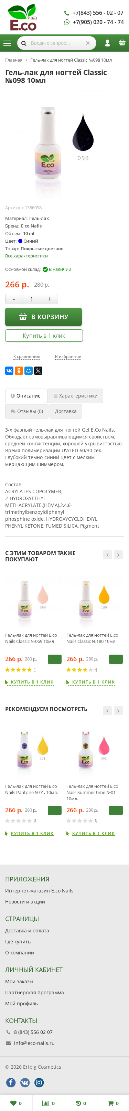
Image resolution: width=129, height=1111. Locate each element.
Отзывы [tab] (30, 411)
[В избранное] (59, 669)
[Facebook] (10, 1082)
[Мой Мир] (28, 371)
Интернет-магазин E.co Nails (39, 890)
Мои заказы (19, 981)
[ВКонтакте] (9, 371)
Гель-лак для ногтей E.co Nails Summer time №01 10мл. (92, 792)
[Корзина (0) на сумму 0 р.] (122, 45)
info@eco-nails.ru (34, 1043)
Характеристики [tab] (78, 395)
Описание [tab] (29, 395)
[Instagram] (38, 1082)
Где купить (18, 941)
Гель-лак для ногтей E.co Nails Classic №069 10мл (31, 638)
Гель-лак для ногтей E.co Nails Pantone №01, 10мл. (31, 789)
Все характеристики (26, 256)
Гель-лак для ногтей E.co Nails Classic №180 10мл (92, 638)
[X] (38, 371)
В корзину (49, 317)
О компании (19, 952)
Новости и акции (25, 901)
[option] (33, 629)
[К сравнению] (49, 669)
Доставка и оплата (27, 930)
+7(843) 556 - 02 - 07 (98, 13)
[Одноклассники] (19, 371)
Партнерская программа (34, 992)
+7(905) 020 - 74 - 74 (98, 22)
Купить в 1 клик (44, 335)
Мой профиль (21, 1003)
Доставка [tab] (66, 411)
